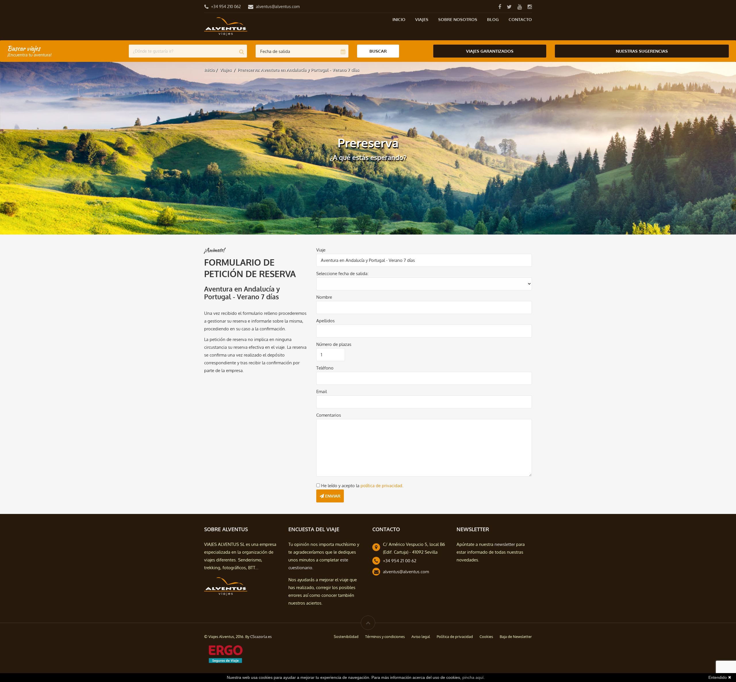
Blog (493, 19)
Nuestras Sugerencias (642, 51)
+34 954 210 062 (226, 6)
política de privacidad (381, 485)
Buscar (378, 51)
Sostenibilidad (346, 636)
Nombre (324, 297)
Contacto (520, 19)
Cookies (486, 636)
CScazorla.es (261, 636)
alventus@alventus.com (278, 6)
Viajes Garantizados (489, 51)
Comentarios (328, 415)
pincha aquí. (473, 677)
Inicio (398, 19)
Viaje (320, 250)
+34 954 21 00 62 (399, 560)
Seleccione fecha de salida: (342, 273)
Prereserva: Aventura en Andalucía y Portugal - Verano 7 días (298, 70)
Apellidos (325, 320)
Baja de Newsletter (516, 636)
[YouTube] (519, 6)
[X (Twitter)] (509, 6)
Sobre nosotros (457, 19)
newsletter (504, 544)
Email (321, 391)
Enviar (332, 496)
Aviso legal (420, 636)
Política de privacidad (455, 636)
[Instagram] (529, 6)
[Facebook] (499, 6)
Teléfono (325, 368)
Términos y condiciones (385, 636)
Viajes (421, 19)
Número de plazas (333, 344)
